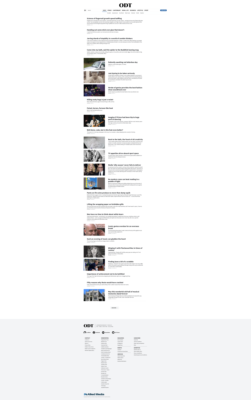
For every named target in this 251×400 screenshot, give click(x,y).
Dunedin (109, 13)
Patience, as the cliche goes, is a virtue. (117, 64)
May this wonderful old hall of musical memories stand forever (123, 292)
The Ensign (103, 385)
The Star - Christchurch (105, 357)
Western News (104, 362)
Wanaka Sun (103, 373)
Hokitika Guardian (104, 347)
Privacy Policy (87, 345)
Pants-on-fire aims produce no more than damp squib (108, 193)
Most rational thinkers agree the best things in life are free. (100, 102)
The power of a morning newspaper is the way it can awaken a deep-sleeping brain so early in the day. (111, 132)
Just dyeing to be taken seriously (121, 73)
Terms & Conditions (138, 341)
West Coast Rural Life (105, 350)
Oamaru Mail (103, 371)
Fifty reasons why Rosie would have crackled (105, 282)
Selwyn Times (104, 366)
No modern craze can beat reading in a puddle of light (123, 180)
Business (133, 10)
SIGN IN (89, 10)
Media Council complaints (90, 348)
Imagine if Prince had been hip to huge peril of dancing (123, 118)
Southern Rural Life (105, 384)
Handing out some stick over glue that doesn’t (105, 30)
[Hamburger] (85, 10)
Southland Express (105, 387)
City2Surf (119, 349)
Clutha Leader (104, 382)
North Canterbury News (106, 352)
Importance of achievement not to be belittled (105, 274)
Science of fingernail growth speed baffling (104, 18)
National (133, 13)
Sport (146, 10)
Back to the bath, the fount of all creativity (125, 139)
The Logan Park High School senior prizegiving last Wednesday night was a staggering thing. (108, 276)
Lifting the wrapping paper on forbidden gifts (105, 204)
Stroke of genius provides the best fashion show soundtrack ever (125, 88)
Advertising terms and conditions (140, 355)
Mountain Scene (104, 377)
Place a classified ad (138, 353)
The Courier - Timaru (105, 370)
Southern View (104, 364)
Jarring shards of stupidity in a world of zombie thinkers (109, 38)
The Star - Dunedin (105, 380)
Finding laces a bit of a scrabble (121, 261)
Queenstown (115, 13)
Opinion (142, 13)
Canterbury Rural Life (105, 354)
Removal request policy (89, 350)
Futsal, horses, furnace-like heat (100, 108)
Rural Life (125, 10)
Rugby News (120, 345)
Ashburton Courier (104, 368)
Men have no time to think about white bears (105, 214)
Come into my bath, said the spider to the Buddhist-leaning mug (113, 50)
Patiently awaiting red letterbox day (123, 62)
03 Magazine (120, 343)
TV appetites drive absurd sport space (123, 153)
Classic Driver (120, 341)
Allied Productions (121, 356)
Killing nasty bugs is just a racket (100, 99)
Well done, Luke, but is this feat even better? (105, 130)
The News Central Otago (106, 378)
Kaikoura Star (104, 343)
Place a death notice (138, 351)
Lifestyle (140, 10)
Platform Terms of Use (89, 347)
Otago (110, 10)
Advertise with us (137, 349)
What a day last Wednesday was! (94, 110)
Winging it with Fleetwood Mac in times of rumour (125, 249)
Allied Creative (120, 357)
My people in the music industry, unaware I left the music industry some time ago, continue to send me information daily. (125, 122)
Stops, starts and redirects (139, 343)
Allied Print (120, 359)
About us (86, 343)
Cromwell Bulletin (104, 375)
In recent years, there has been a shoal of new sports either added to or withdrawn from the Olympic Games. (125, 156)
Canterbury (117, 10)
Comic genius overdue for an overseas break (123, 227)
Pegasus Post (103, 361)
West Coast (127, 13)
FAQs (135, 345)
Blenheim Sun (104, 341)
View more (114, 308)
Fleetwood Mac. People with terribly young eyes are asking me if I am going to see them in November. (124, 253)
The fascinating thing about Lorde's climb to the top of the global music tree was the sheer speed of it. (125, 231)
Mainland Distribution (122, 361)
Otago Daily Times (104, 340)
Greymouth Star (104, 345)
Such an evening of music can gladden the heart (106, 239)
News (104, 10)
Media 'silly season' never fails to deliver (124, 165)
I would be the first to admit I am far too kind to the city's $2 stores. (102, 32)
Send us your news (88, 341)
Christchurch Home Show (123, 351)
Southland (121, 13)
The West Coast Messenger (106, 348)
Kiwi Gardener (120, 340)
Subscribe (163, 10)
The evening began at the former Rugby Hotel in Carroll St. (100, 241)
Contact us (87, 340)
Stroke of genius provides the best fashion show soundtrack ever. (123, 92)
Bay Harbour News (105, 359)
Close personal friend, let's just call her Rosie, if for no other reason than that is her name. (108, 284)
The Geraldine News (105, 355)
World (137, 13)
